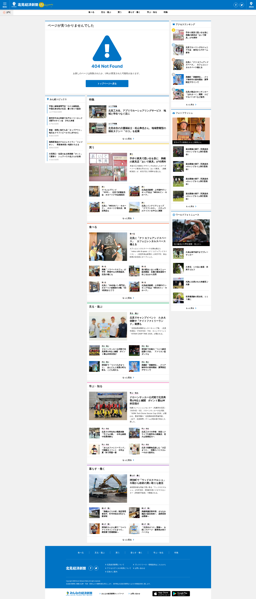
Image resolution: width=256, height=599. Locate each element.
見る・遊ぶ (106, 12)
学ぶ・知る (152, 12)
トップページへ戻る (107, 83)
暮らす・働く (134, 12)
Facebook (236, 5)
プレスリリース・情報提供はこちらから (150, 564)
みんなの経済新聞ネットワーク (79, 594)
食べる (91, 12)
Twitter (241, 5)
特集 (166, 12)
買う (120, 12)
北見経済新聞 (25, 4)
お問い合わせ (140, 568)
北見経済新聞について (115, 564)
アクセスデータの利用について (119, 568)
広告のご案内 (112, 572)
